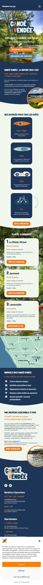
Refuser (21, 570)
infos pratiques (21, 224)
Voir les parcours (16, 262)
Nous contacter (13, 449)
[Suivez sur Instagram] (7, 15)
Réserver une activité (21, 50)
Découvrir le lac (15, 326)
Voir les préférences (22, 576)
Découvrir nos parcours (21, 56)
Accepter (21, 564)
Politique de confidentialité (21, 582)
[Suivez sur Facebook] (2, 15)
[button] (39, 541)
